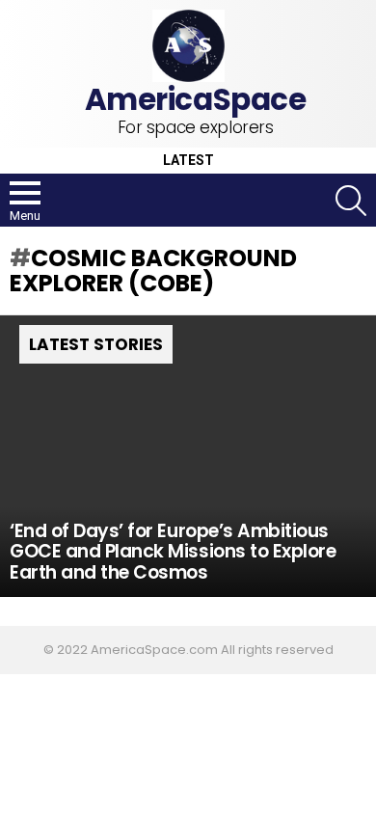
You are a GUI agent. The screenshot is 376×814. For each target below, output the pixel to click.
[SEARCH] (351, 200)
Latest (188, 160)
